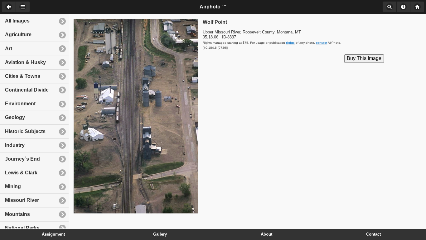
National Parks (22, 228)
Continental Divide (27, 89)
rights (290, 42)
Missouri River (22, 200)
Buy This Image (364, 58)
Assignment (53, 234)
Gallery (160, 234)
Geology (15, 117)
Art (8, 48)
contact (321, 42)
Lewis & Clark (21, 172)
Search (389, 6)
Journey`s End (22, 159)
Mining (13, 186)
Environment (20, 103)
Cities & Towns (22, 76)
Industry (15, 145)
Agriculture (18, 34)
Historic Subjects (25, 131)
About (403, 6)
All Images (17, 20)
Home (417, 6)
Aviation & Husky (25, 62)
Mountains (17, 214)
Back (9, 6)
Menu (23, 6)
